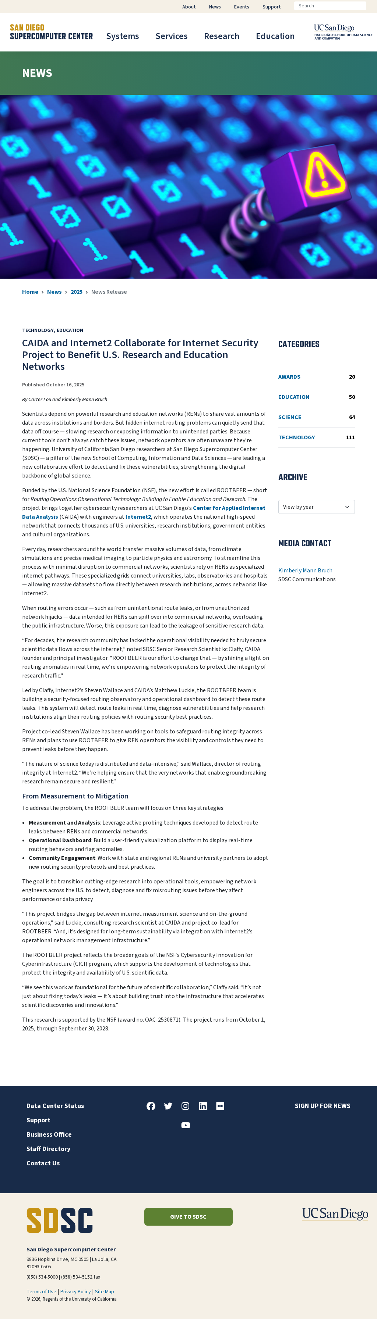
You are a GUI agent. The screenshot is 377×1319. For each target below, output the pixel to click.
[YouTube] (188, 1128)
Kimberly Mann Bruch (305, 570)
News (54, 292)
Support (38, 1120)
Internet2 (138, 517)
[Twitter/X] (171, 1109)
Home (30, 292)
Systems (122, 36)
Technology (316, 437)
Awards (316, 377)
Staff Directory (48, 1149)
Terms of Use (41, 1291)
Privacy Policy (75, 1291)
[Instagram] (188, 1109)
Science (316, 417)
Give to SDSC (188, 1217)
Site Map (104, 1291)
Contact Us (43, 1163)
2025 (76, 292)
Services (171, 36)
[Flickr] (223, 1109)
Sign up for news (322, 1106)
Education (275, 36)
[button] (346, 1302)
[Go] (372, 5)
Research (222, 36)
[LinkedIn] (206, 1109)
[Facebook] (154, 1109)
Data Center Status (55, 1106)
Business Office (49, 1134)
